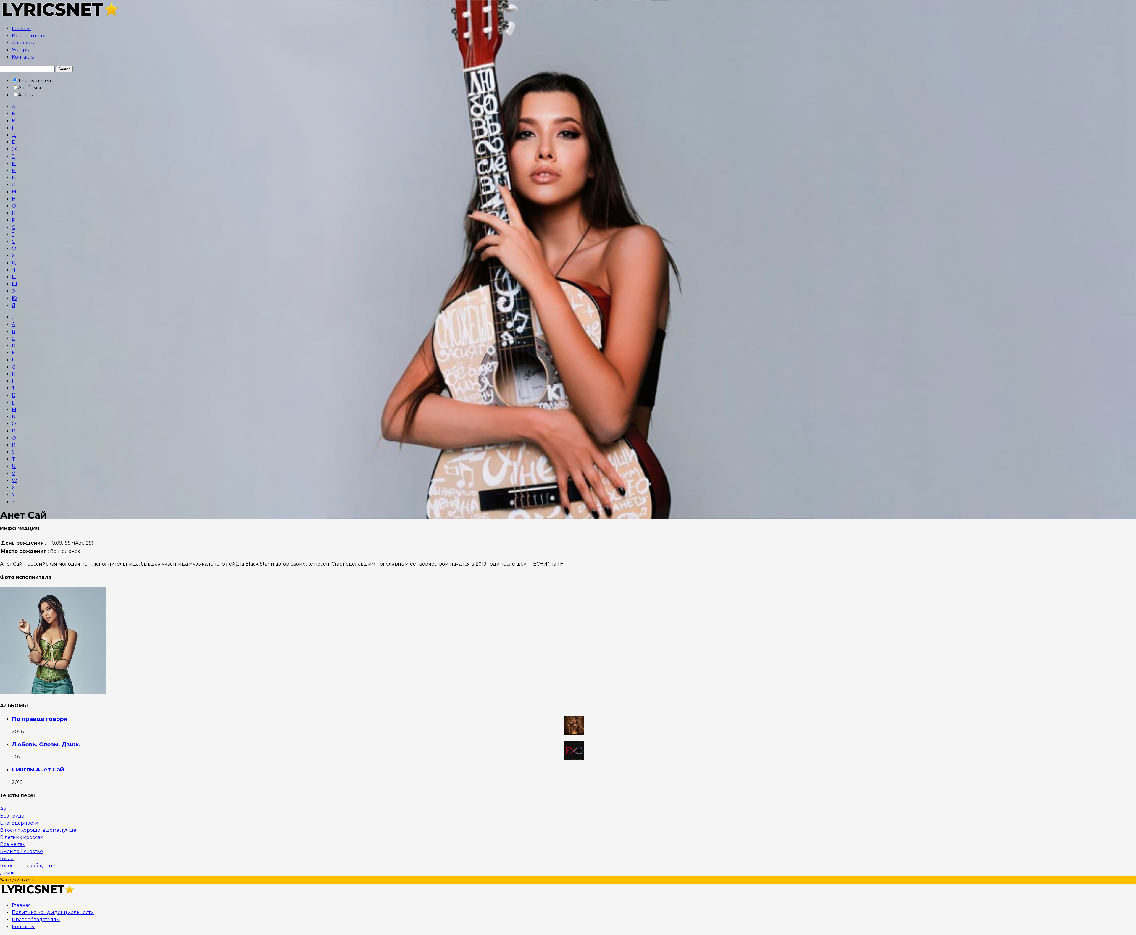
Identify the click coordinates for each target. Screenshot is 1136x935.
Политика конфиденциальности (53, 912)
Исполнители (29, 35)
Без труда (12, 816)
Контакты (23, 57)
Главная (21, 28)
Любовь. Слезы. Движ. (46, 744)
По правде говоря (39, 719)
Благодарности (19, 823)
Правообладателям (36, 919)
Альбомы (23, 43)
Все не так (12, 844)
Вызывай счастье (21, 851)
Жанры (21, 50)
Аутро (7, 809)
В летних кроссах (21, 837)
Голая (7, 858)
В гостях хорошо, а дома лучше (38, 830)
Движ (7, 873)
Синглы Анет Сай (38, 769)
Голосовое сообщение (27, 865)
